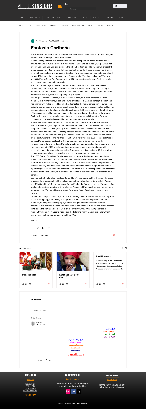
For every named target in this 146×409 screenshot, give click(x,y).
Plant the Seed (29, 275)
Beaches (65, 25)
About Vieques (41, 25)
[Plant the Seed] (36, 261)
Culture (100, 25)
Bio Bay (90, 25)
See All (124, 248)
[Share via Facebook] (32, 228)
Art (31, 25)
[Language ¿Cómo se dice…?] (73, 261)
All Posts (22, 25)
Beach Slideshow (78, 25)
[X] (79, 391)
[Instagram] (68, 391)
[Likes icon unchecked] (37, 360)
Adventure (53, 25)
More (109, 25)
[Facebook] (73, 391)
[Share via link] (49, 228)
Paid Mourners (103, 256)
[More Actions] (113, 323)
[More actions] (113, 41)
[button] (60, 6)
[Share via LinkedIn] (43, 228)
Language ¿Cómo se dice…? (69, 276)
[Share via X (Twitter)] (37, 228)
